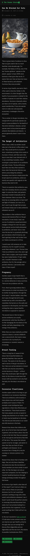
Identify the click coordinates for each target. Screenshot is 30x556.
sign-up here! (21, 517)
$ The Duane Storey (10, 2)
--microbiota (8, 538)
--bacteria (18, 538)
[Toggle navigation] (27, 2)
